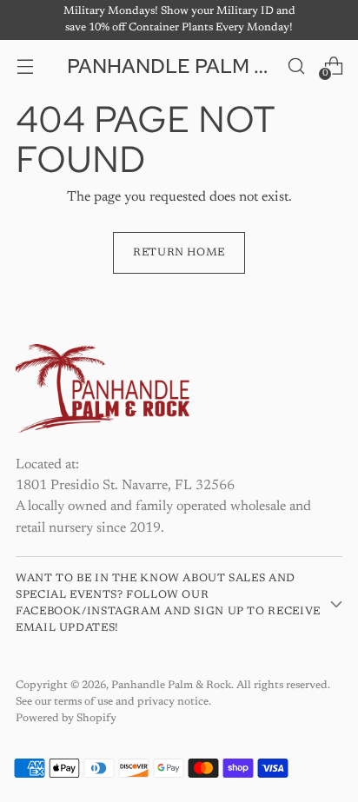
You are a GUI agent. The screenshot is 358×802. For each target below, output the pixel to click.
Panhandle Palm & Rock (171, 685)
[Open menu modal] (25, 65)
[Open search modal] (296, 65)
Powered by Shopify (66, 718)
